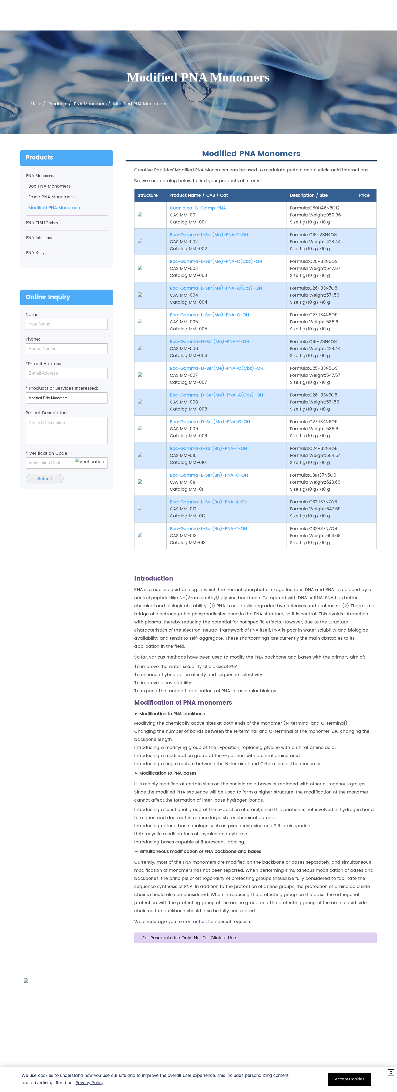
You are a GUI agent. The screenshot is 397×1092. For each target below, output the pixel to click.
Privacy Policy (89, 1083)
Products (187, 15)
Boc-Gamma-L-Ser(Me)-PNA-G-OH (209, 314)
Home (163, 15)
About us (135, 1022)
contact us (195, 921)
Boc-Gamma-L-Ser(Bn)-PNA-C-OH (209, 475)
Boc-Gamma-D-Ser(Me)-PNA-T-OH (210, 341)
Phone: (33, 339)
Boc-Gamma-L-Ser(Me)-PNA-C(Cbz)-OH (216, 261)
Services (214, 15)
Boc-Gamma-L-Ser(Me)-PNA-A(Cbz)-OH (216, 288)
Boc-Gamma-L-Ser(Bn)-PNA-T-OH (208, 448)
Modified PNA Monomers (54, 207)
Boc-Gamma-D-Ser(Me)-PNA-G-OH (210, 421)
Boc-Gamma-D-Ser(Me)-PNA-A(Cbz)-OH (216, 395)
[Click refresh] (91, 463)
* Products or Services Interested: (62, 388)
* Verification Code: (47, 453)
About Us (268, 15)
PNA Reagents (38, 252)
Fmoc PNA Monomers (51, 197)
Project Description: (47, 412)
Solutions (241, 15)
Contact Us (299, 15)
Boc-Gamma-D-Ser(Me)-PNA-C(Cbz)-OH (216, 368)
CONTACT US (272, 983)
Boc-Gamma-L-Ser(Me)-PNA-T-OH (209, 234)
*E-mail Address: (44, 363)
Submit (44, 478)
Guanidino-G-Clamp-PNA (198, 208)
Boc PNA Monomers (49, 186)
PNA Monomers (90, 103)
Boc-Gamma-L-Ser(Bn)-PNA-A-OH (209, 502)
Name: (33, 314)
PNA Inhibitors (39, 237)
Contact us (183, 1022)
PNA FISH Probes (42, 223)
